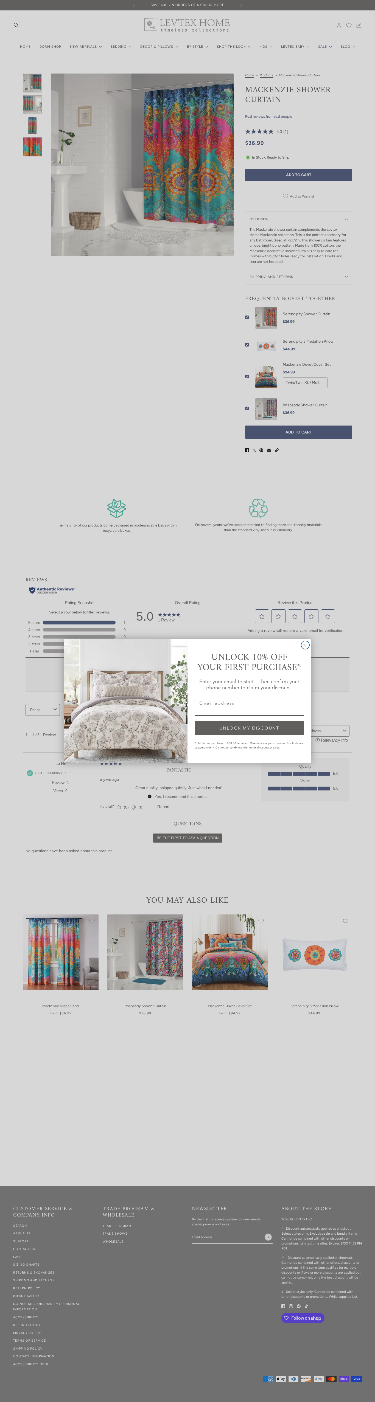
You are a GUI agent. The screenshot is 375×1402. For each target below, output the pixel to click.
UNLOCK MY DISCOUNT (249, 728)
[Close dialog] (305, 645)
